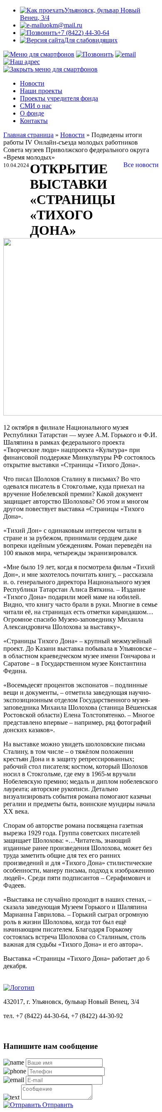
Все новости (141, 164)
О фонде (32, 113)
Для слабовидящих (91, 40)
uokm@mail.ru (62, 25)
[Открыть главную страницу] (18, 987)
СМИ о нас (36, 105)
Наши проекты (41, 90)
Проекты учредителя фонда (59, 98)
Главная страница (28, 134)
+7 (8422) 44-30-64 (83, 32)
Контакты (34, 120)
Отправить (57, 1104)
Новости (32, 83)
